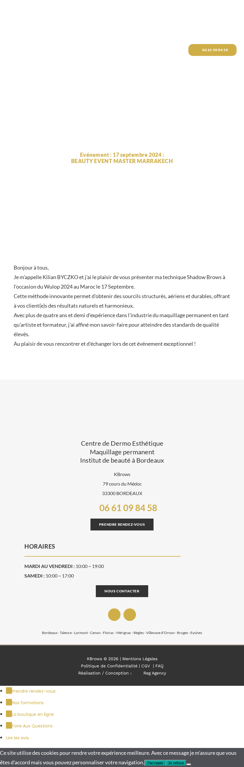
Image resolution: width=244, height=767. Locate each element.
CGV (145, 665)
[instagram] (129, 614)
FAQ (159, 665)
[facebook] (114, 614)
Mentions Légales (139, 658)
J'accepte (155, 763)
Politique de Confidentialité (109, 665)
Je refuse (176, 763)
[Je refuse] (188, 764)
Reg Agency (154, 673)
